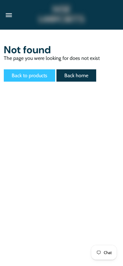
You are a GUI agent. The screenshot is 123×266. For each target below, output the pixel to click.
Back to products (29, 75)
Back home (76, 75)
